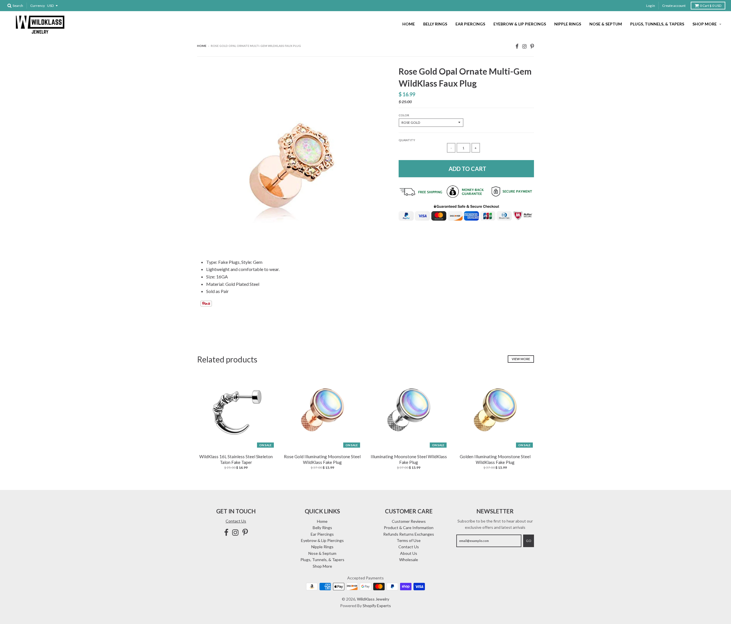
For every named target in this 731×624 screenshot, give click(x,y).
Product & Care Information (408, 527)
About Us (408, 553)
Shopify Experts (377, 605)
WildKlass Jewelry (373, 599)
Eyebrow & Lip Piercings (519, 23)
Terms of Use (409, 540)
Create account (674, 5)
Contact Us (236, 521)
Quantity (407, 140)
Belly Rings (435, 23)
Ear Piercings (470, 23)
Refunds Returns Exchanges (408, 534)
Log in (650, 5)
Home (408, 23)
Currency (37, 5)
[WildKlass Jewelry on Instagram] (524, 46)
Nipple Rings (567, 23)
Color (404, 115)
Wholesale (408, 559)
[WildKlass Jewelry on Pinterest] (532, 46)
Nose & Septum (605, 23)
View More (521, 359)
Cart (710, 5)
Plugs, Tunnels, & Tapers (657, 23)
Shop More (705, 23)
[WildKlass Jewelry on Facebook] (517, 46)
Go (528, 541)
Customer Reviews (409, 521)
